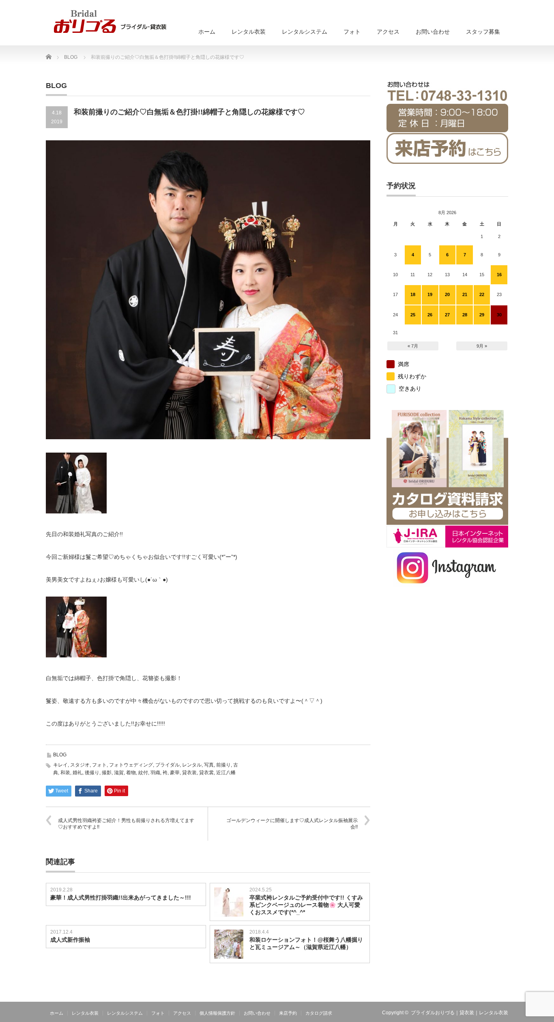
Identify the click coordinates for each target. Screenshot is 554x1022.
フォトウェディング (131, 765)
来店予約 (288, 1013)
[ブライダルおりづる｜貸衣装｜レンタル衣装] (110, 21)
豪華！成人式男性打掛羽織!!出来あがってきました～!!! (120, 897)
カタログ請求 (318, 1013)
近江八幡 (226, 772)
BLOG (60, 755)
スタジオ (80, 765)
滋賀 (119, 772)
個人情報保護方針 (217, 1013)
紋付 (143, 772)
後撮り (92, 772)
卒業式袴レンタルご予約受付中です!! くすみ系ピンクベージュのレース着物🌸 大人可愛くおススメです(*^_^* (306, 904)
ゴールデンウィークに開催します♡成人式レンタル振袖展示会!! (292, 824)
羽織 (155, 772)
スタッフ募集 (483, 31)
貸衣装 (189, 772)
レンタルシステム (304, 31)
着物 (131, 772)
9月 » (482, 346)
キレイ (60, 765)
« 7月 (413, 346)
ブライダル (167, 765)
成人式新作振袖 (70, 939)
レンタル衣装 (249, 31)
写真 (209, 765)
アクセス (388, 31)
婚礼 (77, 772)
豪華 (175, 772)
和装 (65, 772)
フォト (352, 31)
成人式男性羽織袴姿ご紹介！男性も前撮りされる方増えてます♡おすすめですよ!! (126, 824)
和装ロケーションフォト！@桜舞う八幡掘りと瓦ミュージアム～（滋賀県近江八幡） (306, 943)
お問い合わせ (433, 31)
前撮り (223, 765)
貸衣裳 (206, 772)
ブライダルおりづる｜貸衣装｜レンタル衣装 (459, 1013)
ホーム (206, 31)
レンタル (192, 765)
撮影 (107, 772)
